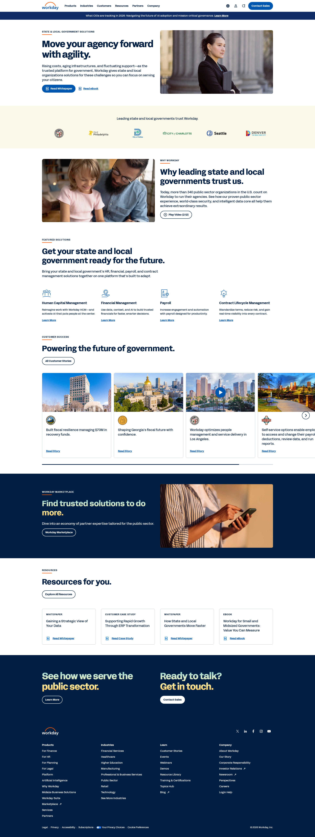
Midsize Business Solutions (59, 792)
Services (47, 810)
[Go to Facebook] (253, 731)
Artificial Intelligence (54, 780)
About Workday (229, 751)
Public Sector (109, 780)
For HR (46, 757)
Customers (104, 6)
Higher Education (112, 763)
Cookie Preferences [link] (138, 827)
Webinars (166, 763)
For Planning (50, 763)
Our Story (225, 757)
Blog (163, 792)
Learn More (221, 16)
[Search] (244, 6)
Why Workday (50, 786)
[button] (69, 638)
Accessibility (68, 827)
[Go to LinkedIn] (245, 731)
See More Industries (113, 798)
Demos (164, 769)
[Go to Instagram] (261, 731)
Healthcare (108, 757)
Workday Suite (51, 798)
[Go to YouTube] (269, 731)
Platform (47, 774)
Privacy (55, 827)
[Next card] (306, 415)
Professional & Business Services (121, 774)
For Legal (47, 769)
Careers (224, 786)
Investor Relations (230, 769)
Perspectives (227, 780)
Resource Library (170, 774)
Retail (104, 786)
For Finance (49, 751)
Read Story (53, 451)
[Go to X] (238, 731)
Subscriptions (85, 827)
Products (70, 6)
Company (153, 6)
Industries (86, 6)
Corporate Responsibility (235, 763)
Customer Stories (171, 751)
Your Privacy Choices (113, 827)
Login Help (225, 792)
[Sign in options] (236, 6)
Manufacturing (110, 769)
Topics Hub (167, 786)
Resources (121, 6)
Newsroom (226, 774)
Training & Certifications (175, 780)
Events (164, 757)
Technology (108, 792)
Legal (45, 827)
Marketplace (50, 804)
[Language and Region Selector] (228, 6)
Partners (137, 6)
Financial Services (112, 751)
